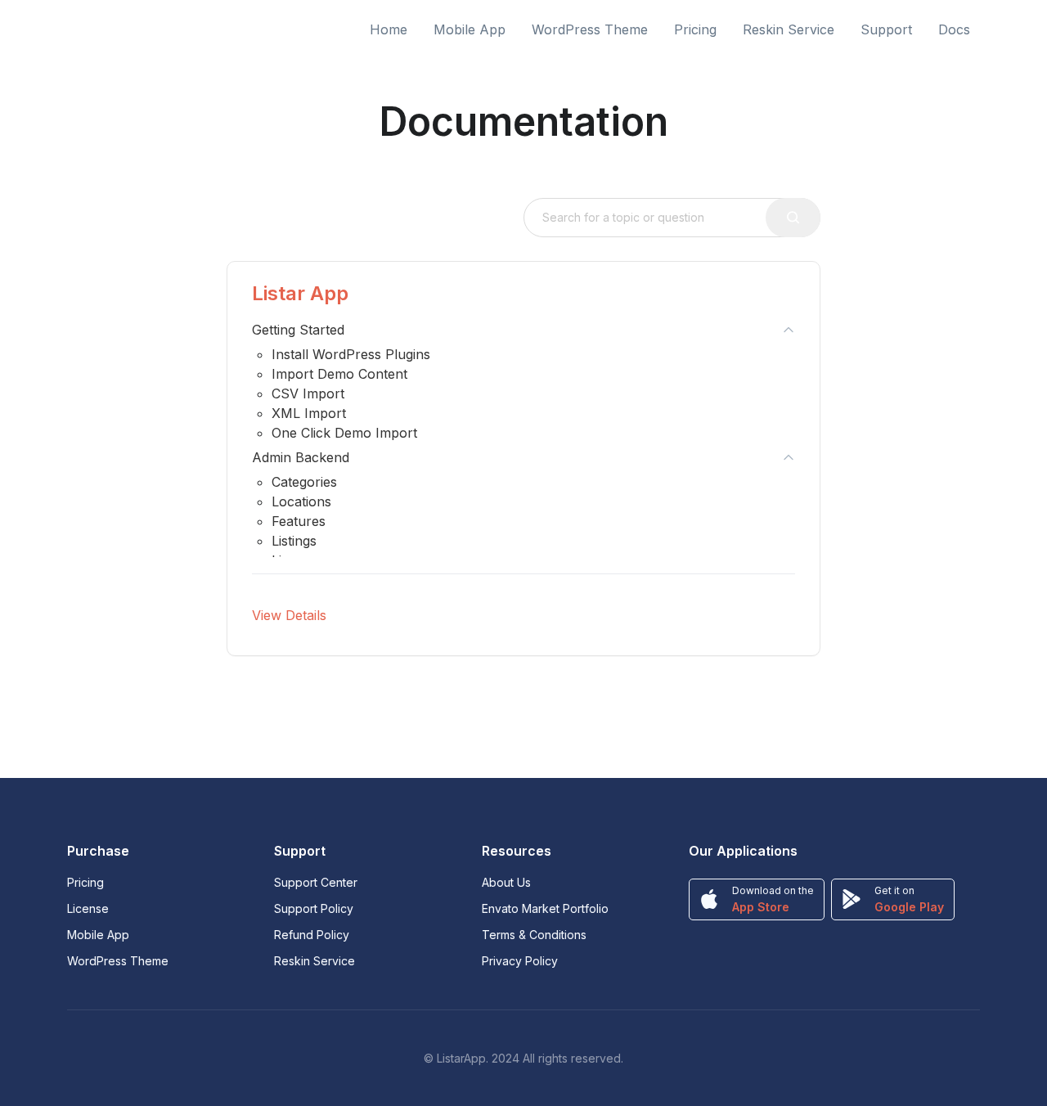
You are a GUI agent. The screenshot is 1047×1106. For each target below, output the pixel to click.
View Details (289, 615)
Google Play (909, 907)
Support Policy (313, 908)
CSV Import (308, 393)
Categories (304, 482)
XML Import (309, 413)
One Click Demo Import (344, 433)
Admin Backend (300, 457)
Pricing (695, 29)
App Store (760, 907)
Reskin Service (788, 29)
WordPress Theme (590, 29)
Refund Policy (311, 935)
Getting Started (298, 329)
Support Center (315, 882)
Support (886, 29)
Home (388, 29)
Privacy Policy (520, 961)
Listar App (300, 293)
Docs (954, 29)
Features (299, 521)
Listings (294, 541)
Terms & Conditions (534, 935)
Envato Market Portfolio (545, 908)
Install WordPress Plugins (351, 354)
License (88, 908)
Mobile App (470, 29)
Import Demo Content (339, 374)
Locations (301, 501)
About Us (506, 882)
